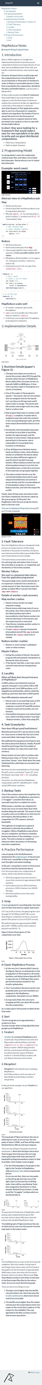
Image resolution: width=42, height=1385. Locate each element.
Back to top (34, 1372)
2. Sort (8, 40)
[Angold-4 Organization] (9, 1377)
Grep (4, 905)
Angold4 (9, 3)
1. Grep (9, 37)
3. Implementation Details (14, 19)
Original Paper (23, 49)
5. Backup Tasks (12, 32)
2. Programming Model (13, 14)
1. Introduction (10, 11)
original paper (21, 857)
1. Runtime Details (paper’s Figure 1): (21, 22)
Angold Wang (9, 49)
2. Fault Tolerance (13, 24)
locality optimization (14, 1296)
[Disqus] (21, 1343)
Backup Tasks (18, 1171)
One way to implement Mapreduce (16, 508)
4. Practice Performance (13, 35)
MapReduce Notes (9, 8)
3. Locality (10, 27)
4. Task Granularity (13, 30)
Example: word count (14, 16)
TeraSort (8, 1037)
